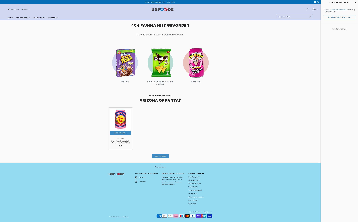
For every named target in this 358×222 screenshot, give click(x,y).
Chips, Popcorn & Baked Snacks (160, 82)
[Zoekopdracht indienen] (310, 17)
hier (168, 34)
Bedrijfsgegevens (193, 177)
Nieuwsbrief (192, 204)
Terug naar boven (160, 167)
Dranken (195, 81)
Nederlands (24, 9)
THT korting (39, 18)
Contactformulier (193, 180)
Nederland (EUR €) (12, 9)
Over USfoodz (192, 200)
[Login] (308, 9)
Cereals (125, 81)
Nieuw (10, 18)
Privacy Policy (192, 193)
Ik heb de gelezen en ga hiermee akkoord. (340, 10)
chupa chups (120, 138)
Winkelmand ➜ (120, 133)
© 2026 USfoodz (113, 217)
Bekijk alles (160, 156)
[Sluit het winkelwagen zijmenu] (355, 2)
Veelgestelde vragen (194, 183)
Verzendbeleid (193, 187)
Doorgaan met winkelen (339, 17)
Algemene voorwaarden (339, 10)
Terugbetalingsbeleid (195, 190)
